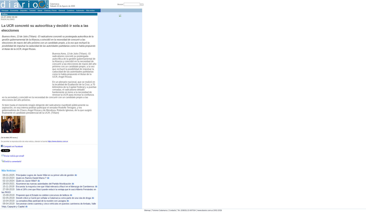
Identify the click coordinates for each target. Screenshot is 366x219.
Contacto (172, 210)
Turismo (32, 11)
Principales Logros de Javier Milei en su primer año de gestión (45, 175)
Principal (4, 11)
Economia (14, 11)
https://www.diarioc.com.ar (58, 141)
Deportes (23, 11)
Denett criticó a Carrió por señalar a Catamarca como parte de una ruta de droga (53, 198)
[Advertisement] (27, 74)
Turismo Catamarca (159, 210)
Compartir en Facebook (13, 146)
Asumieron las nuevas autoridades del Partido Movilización (43, 183)
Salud (40, 11)
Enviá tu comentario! (12, 161)
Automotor (80, 11)
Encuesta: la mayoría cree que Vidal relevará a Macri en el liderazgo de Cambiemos (55, 186)
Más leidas (90, 11)
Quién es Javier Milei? (26, 181)
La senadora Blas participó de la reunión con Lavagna (41, 201)
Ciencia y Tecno (50, 11)
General (62, 11)
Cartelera (70, 11)
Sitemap (147, 210)
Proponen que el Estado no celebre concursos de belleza (42, 195)
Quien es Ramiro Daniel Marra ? (31, 178)
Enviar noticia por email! (14, 156)
